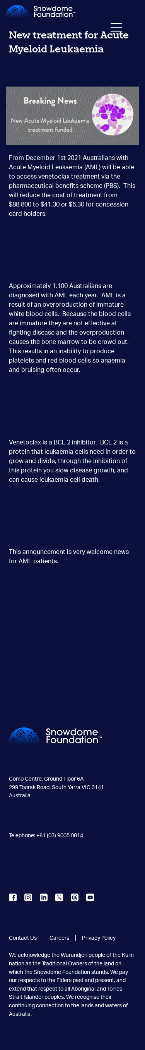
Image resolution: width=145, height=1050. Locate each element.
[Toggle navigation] (116, 29)
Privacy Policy (99, 938)
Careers (59, 938)
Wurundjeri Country (32, 766)
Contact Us (23, 938)
